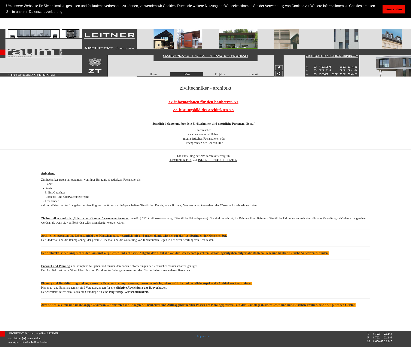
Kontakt (253, 74)
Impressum (203, 336)
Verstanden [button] (394, 9)
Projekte (220, 74)
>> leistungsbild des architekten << (203, 110)
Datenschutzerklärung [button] (45, 11)
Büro (187, 74)
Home (153, 74)
